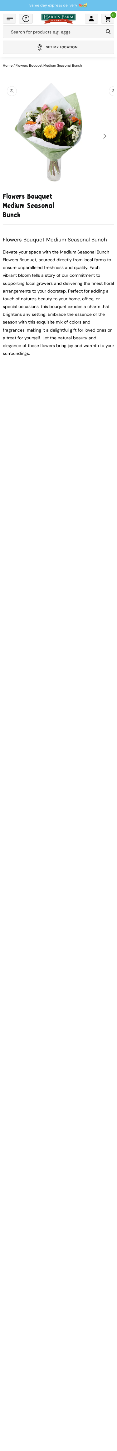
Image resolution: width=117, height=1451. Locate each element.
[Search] (108, 32)
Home (7, 65)
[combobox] (53, 32)
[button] (9, 19)
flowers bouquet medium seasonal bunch (49, 65)
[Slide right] (105, 136)
